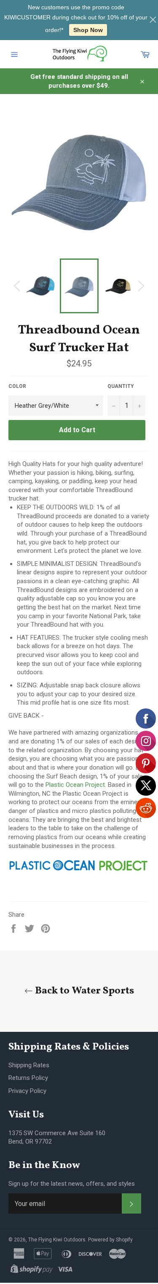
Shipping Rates (28, 1065)
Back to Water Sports (83, 991)
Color (17, 386)
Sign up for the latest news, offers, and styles (71, 1183)
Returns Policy (28, 1078)
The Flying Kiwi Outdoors (57, 1240)
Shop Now (88, 30)
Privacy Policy (27, 1091)
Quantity (120, 386)
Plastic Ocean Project (75, 785)
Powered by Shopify (110, 1240)
